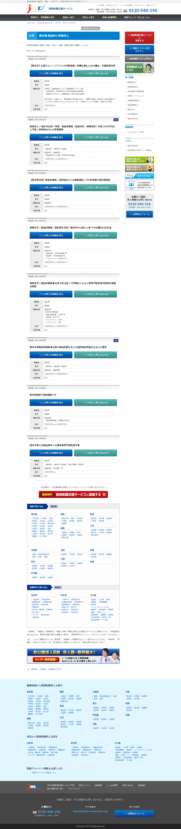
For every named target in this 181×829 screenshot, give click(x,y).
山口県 (72, 566)
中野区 (34, 526)
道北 (34, 557)
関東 (63, 514)
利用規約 (141, 785)
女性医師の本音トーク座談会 (139, 150)
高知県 (93, 557)
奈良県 (72, 535)
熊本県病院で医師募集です (43, 395)
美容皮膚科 (95, 617)
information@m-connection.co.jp (90, 811)
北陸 (63, 550)
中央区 (44, 518)
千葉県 (64, 521)
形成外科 (65, 610)
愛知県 (93, 518)
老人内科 (35, 612)
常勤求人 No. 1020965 (37, 438)
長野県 (34, 577)
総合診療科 (95, 620)
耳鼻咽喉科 (103, 602)
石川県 (72, 554)
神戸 (79, 532)
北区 (49, 529)
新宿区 (34, 521)
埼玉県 (79, 518)
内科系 (34, 595)
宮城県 (50, 566)
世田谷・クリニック (135, 96)
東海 (92, 514)
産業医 (103, 615)
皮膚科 (93, 602)
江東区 (34, 534)
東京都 (34, 514)
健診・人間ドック (98, 612)
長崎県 (109, 530)
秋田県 (34, 568)
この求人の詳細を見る (52, 73)
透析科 (93, 605)
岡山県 (64, 563)
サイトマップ (141, 5)
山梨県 (50, 577)
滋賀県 (79, 535)
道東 (40, 557)
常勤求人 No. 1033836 (37, 388)
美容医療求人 (133, 105)
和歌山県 (65, 538)
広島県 (72, 563)
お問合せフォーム (141, 214)
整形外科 (76, 605)
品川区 (50, 521)
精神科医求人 (133, 87)
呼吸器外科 (79, 602)
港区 (51, 518)
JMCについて (113, 5)
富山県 (79, 554)
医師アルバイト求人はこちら (137, 17)
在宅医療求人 (133, 114)
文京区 (50, 526)
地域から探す (69, 17)
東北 (33, 562)
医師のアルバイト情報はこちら (44, 773)
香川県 (101, 554)
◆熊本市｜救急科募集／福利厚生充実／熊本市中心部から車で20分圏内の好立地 (70, 228)
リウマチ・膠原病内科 (40, 615)
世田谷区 (51, 523)
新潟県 (42, 577)
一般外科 (65, 599)
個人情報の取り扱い (55, 789)
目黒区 (34, 523)
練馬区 (42, 531)
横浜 (73, 518)
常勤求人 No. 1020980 (37, 340)
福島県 (50, 568)
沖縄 (92, 562)
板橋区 (34, 531)
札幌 (34, 554)
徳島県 (93, 554)
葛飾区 (34, 536)
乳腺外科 (74, 610)
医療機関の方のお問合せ (141, 59)
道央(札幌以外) (43, 554)
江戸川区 (43, 536)
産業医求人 (132, 82)
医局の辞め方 (133, 146)
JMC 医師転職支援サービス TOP (60, 785)
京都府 (64, 535)
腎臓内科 (35, 607)
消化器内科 (46, 599)
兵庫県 (72, 532)
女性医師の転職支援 (135, 91)
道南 (46, 557)
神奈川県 (65, 518)
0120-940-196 (143, 11)
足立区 (50, 534)
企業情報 (98, 785)
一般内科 (35, 599)
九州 (92, 526)
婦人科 (73, 607)
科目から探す (88, 17)
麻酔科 (93, 610)
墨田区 (50, 531)
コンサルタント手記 (135, 132)
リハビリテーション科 (99, 607)
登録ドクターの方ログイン (141, 49)
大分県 (101, 532)
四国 (92, 550)
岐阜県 (109, 518)
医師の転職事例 (109, 17)
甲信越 (34, 573)
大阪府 (64, 532)
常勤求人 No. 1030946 (37, 276)
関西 (63, 528)
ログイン (152, 5)
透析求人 (131, 110)
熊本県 (93, 532)
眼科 (108, 599)
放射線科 (102, 610)
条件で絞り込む (91, 28)
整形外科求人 (133, 119)
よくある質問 (127, 5)
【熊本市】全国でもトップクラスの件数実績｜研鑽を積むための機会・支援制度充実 (72, 66)
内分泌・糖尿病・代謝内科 (42, 610)
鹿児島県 (94, 535)
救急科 (93, 599)
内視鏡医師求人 (133, 101)
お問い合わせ (127, 785)
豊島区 (42, 529)
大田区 (42, 523)
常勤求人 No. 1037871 (37, 221)
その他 (105, 620)
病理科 (111, 615)
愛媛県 (109, 554)
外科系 (64, 595)
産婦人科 (65, 607)
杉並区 (42, 526)
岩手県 (42, 566)
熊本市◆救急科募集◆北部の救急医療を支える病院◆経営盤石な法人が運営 (68, 347)
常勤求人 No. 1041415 (37, 120)
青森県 (34, 566)
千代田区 (35, 518)
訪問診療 (94, 615)
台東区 (34, 529)
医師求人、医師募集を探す (43, 17)
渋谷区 (42, 521)
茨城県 (72, 521)
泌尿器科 (65, 612)
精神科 (111, 610)
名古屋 (101, 518)
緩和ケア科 (106, 617)
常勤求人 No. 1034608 (37, 173)
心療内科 (35, 617)
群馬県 (64, 523)
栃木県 (79, 521)
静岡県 (101, 521)
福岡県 (93, 530)
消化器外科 (75, 599)
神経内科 (45, 605)
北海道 (34, 550)
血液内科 (35, 605)
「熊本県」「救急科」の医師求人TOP (45, 669)
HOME (101, 5)
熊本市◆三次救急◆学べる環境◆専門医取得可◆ (55, 445)
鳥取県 (79, 563)
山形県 (42, 568)
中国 (63, 559)
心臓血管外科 (67, 602)
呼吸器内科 (47, 602)
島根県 (64, 566)
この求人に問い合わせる (97, 73)
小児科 (101, 599)
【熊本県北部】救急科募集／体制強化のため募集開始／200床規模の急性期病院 (70, 180)
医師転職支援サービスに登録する (141, 38)
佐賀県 (101, 530)
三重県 (93, 521)
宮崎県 (109, 532)
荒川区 (42, 534)
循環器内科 (36, 602)
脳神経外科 (66, 605)
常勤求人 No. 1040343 (37, 59)
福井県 (64, 554)
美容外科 (74, 612)
